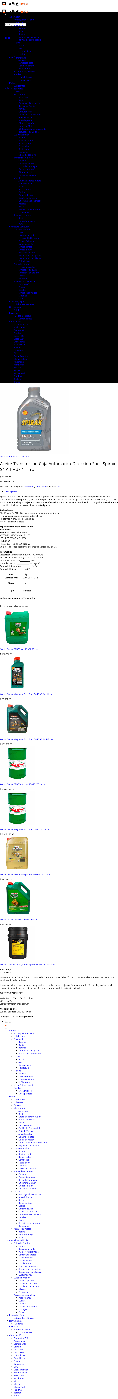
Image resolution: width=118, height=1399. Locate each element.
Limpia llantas (25, 246)
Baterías (22, 28)
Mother (17, 367)
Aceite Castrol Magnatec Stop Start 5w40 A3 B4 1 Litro (26, 694)
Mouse (17, 370)
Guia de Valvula (26, 117)
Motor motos (20, 94)
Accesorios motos (22, 215)
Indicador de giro (26, 220)
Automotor (14, 16)
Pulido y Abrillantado (28, 238)
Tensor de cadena (27, 174)
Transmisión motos (23, 157)
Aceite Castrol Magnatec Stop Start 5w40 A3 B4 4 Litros (26, 739)
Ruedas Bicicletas (22, 315)
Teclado (17, 379)
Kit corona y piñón (27, 169)
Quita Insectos (25, 261)
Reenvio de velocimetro (29, 209)
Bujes (21, 186)
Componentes (25, 318)
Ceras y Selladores (27, 241)
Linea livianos (25, 77)
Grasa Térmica (21, 356)
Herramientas (15, 307)
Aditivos (22, 59)
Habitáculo (23, 54)
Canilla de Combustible (29, 114)
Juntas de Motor (26, 126)
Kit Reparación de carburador (32, 128)
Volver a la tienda (13, 88)
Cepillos (22, 289)
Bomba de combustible (29, 39)
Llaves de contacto (27, 154)
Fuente (17, 347)
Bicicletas (13, 312)
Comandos (23, 146)
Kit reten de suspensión (29, 200)
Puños (21, 223)
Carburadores (25, 111)
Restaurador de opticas (29, 255)
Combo (17, 333)
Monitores (19, 364)
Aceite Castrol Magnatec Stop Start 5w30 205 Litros (24, 829)
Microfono (19, 361)
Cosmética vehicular (19, 226)
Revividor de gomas (28, 252)
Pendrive (18, 376)
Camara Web (20, 330)
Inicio (2, 456)
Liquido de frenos (26, 65)
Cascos (17, 91)
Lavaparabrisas (25, 62)
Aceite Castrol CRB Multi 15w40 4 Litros (19, 919)
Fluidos (17, 57)
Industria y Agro (17, 301)
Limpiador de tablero (28, 272)
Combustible (24, 51)
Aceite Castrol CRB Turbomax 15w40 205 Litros (22, 784)
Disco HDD (19, 335)
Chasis (17, 177)
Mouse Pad (19, 373)
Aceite (21, 45)
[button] (7, 37)
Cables (21, 192)
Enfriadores (19, 341)
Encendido (19, 25)
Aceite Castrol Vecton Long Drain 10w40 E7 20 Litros (25, 874)
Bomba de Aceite (26, 105)
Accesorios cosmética (24, 281)
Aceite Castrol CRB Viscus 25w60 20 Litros (20, 649)
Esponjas (22, 295)
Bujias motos (24, 143)
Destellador (24, 149)
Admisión (23, 97)
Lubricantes (19, 22)
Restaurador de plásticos (30, 258)
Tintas (17, 381)
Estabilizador (20, 344)
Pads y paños (24, 284)
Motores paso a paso (28, 36)
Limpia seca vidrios (27, 292)
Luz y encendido (22, 134)
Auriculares (19, 327)
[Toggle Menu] (5, 14)
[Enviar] (5, 1025)
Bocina (21, 218)
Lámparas (23, 151)
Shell (58, 486)
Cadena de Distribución (29, 103)
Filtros (17, 1056)
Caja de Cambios (26, 163)
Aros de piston (25, 120)
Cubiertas (18, 88)
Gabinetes (19, 350)
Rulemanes (23, 212)
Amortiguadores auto (24, 19)
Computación (15, 321)
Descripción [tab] (11, 491)
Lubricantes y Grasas (24, 304)
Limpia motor (25, 249)
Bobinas (22, 34)
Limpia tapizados (26, 266)
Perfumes (23, 278)
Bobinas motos (25, 140)
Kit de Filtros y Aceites (24, 71)
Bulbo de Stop (25, 189)
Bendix (21, 137)
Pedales (22, 203)
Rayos (21, 206)
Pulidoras (18, 310)
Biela (20, 100)
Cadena (22, 160)
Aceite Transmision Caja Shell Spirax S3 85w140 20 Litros (27, 964)
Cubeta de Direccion (28, 197)
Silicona (22, 275)
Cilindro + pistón (26, 123)
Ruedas (17, 74)
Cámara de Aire (25, 195)
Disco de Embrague (27, 166)
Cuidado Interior (22, 264)
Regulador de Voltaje (28, 131)
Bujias (21, 31)
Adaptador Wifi (21, 324)
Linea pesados (25, 80)
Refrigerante (24, 68)
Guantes (22, 287)
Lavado (21, 232)
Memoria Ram (21, 358)
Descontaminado (26, 235)
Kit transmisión (25, 172)
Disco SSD (19, 338)
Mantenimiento (25, 243)
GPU (16, 353)
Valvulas (22, 108)
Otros (21, 298)
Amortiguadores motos (29, 180)
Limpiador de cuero (27, 269)
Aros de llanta (25, 183)
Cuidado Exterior (22, 229)
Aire (20, 48)
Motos (12, 82)
